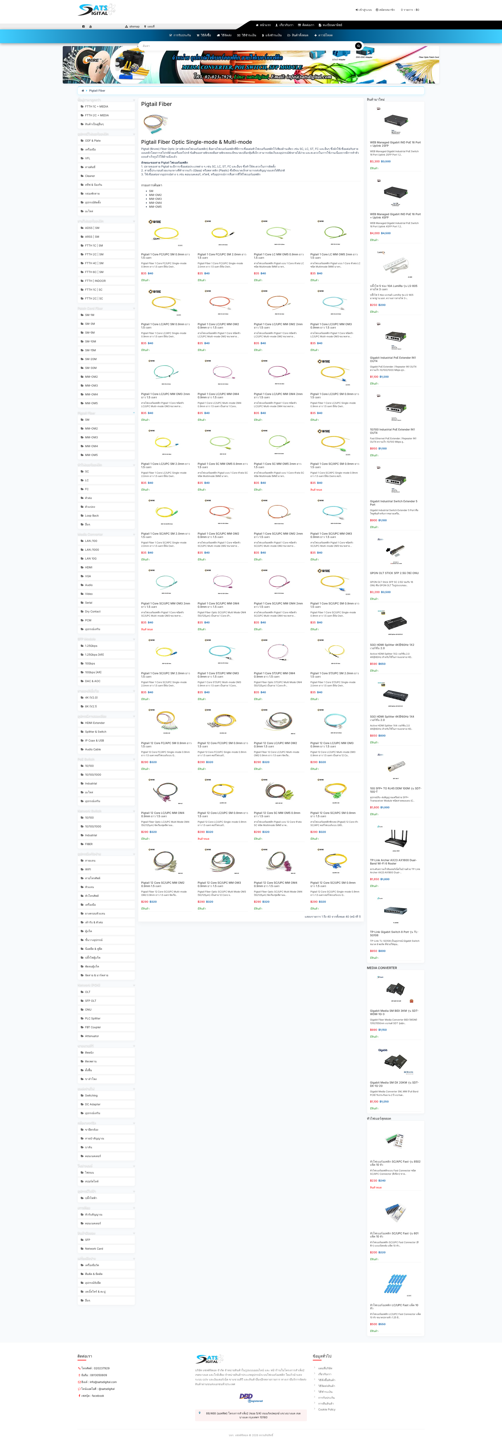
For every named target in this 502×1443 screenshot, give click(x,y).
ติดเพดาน (90, 1061)
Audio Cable (92, 749)
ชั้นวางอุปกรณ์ (93, 940)
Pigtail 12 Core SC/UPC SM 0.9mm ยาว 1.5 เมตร (333, 884)
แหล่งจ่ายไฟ (86, 1089)
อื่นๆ (87, 524)
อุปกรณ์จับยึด (92, 1282)
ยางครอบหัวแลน (94, 913)
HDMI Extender (94, 722)
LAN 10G (90, 558)
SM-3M (89, 323)
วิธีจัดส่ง (225, 35)
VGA (87, 576)
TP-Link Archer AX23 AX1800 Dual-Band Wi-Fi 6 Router (393, 861)
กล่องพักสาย (92, 193)
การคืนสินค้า (326, 1403)
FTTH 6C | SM (94, 272)
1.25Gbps (90, 645)
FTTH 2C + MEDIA (96, 115)
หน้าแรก (265, 25)
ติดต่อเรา (308, 25)
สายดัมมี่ (89, 167)
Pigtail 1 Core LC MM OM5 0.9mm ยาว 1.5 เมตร (279, 256)
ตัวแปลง (89, 506)
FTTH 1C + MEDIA (96, 106)
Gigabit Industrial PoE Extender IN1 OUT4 (393, 359)
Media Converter (90, 534)
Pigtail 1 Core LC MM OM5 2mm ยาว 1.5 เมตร (334, 256)
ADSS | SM (91, 227)
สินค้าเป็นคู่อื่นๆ (94, 124)
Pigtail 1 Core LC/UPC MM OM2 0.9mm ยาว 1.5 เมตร (218, 325)
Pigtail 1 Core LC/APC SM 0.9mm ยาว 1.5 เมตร (165, 325)
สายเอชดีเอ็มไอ (88, 691)
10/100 (89, 765)
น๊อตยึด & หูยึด (93, 948)
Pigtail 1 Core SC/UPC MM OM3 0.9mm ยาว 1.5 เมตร (331, 535)
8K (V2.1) (90, 706)
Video (88, 593)
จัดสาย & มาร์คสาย (96, 975)
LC (86, 480)
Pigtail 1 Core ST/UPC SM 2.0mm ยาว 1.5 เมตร (334, 674)
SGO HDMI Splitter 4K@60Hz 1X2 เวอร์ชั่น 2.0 (392, 646)
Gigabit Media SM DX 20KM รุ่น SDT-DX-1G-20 (394, 1084)
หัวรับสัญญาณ (93, 1214)
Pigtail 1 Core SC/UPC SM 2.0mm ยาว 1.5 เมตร (165, 674)
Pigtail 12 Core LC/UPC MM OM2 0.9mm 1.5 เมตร (275, 744)
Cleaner (89, 175)
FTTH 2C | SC (93, 298)
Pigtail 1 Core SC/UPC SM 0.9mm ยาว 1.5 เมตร (334, 605)
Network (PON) (89, 985)
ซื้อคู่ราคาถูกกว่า (89, 100)
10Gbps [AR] (92, 672)
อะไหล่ (88, 211)
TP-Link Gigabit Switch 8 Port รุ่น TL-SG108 (394, 933)
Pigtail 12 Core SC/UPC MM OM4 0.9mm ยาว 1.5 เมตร (275, 884)
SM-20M (90, 359)
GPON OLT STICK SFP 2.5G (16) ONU (394, 573)
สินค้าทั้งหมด (299, 35)
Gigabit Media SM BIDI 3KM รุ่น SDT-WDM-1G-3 (394, 1012)
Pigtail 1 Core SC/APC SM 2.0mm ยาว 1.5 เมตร (165, 535)
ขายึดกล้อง (91, 1129)
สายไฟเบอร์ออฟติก (91, 221)
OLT (87, 992)
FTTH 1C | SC (93, 289)
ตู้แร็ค (88, 931)
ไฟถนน (89, 1172)
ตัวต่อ (88, 498)
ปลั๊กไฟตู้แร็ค (92, 957)
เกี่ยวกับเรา (286, 25)
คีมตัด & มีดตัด (93, 1274)
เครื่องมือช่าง (87, 1258)
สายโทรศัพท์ (92, 878)
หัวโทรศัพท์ (91, 895)
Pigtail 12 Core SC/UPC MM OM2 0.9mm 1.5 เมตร (163, 884)
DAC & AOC (92, 681)
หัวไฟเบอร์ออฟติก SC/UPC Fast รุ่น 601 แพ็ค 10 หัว (394, 1235)
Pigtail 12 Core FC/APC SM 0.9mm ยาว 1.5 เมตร (166, 744)
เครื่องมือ (90, 149)
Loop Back (91, 515)
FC (86, 489)
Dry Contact (92, 611)
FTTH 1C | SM (93, 245)
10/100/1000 (92, 774)
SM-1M (89, 315)
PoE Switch (86, 759)
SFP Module (86, 639)
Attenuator (91, 1036)
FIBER (88, 844)
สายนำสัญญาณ (94, 1138)
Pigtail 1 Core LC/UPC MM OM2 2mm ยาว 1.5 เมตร (278, 325)
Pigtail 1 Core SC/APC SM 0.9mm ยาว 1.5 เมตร (334, 465)
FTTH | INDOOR (95, 280)
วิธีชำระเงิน (248, 35)
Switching (91, 1095)
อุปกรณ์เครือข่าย (89, 854)
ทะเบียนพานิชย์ (332, 25)
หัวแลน (89, 887)
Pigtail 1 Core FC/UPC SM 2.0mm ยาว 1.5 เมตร (222, 256)
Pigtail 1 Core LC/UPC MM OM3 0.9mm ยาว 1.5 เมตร (331, 325)
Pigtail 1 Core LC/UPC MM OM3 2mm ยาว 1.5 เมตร (165, 395)
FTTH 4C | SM (94, 263)
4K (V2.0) (91, 697)
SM (86, 419)
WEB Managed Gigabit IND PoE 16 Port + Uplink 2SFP (395, 144)
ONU (87, 1009)
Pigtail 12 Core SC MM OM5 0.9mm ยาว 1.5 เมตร (277, 814)
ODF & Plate (92, 140)
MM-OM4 (91, 394)
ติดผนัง (89, 1052)
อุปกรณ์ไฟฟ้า (87, 1191)
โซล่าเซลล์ (85, 1166)
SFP (87, 1239)
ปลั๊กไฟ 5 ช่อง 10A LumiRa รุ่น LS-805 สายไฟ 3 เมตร (393, 287)
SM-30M (90, 367)
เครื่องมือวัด (91, 1265)
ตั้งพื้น (88, 1070)
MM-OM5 (91, 403)
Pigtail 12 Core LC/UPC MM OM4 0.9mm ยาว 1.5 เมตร (162, 814)
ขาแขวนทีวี (86, 1046)
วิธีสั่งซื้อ (205, 35)
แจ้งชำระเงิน (273, 35)
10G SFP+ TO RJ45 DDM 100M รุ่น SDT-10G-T (395, 790)
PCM (87, 620)
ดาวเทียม (84, 1208)
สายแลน (89, 860)
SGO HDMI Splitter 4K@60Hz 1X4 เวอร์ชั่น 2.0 (392, 718)
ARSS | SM (91, 236)
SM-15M (90, 350)
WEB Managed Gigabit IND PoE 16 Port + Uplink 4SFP (395, 215)
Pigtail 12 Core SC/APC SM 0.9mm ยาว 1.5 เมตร (333, 814)
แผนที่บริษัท (325, 1368)
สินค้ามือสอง (86, 1233)
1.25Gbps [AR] (94, 654)
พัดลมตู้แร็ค (91, 966)
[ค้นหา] (358, 46)
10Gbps (89, 663)
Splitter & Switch (95, 731)
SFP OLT (90, 1000)
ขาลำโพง (90, 1079)
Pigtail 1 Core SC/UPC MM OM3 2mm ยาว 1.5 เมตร (165, 605)
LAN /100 (90, 540)
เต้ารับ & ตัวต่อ (93, 922)
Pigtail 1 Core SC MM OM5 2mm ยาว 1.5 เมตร (277, 465)
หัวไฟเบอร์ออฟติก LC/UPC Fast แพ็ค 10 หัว (394, 1306)
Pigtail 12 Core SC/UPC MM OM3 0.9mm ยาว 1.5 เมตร (219, 884)
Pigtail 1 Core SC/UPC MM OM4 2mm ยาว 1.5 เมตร (278, 605)
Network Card (93, 1248)
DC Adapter (92, 1104)
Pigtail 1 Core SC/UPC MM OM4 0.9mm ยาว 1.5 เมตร (218, 605)
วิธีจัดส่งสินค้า (326, 1386)
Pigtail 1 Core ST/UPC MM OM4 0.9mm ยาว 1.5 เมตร (274, 674)
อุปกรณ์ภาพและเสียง (92, 716)
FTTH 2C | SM (94, 254)
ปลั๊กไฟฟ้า (90, 1198)
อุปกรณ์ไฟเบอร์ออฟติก (93, 134)
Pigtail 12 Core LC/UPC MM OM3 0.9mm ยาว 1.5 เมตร (332, 744)
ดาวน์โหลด (325, 35)
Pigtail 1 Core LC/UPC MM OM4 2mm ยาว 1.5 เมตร (278, 395)
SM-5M (89, 332)
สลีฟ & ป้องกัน (93, 184)
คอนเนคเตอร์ (92, 1156)
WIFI (87, 869)
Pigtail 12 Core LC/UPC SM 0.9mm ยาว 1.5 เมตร (223, 814)
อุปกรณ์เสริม (92, 629)
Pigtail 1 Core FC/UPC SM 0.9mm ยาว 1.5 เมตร (165, 256)
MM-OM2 (91, 376)
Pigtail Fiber (97, 90)
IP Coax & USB (94, 740)
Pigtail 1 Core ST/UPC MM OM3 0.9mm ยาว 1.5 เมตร (218, 674)
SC (86, 471)
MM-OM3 (91, 385)
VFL (87, 158)
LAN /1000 (91, 549)
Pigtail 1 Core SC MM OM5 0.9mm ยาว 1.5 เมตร (223, 465)
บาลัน (88, 1147)
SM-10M (90, 341)
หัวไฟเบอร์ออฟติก (90, 465)
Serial (88, 602)
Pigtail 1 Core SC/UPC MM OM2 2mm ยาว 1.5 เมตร (278, 535)
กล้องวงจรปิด (87, 1123)
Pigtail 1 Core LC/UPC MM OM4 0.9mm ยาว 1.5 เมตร (218, 395)
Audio (88, 585)
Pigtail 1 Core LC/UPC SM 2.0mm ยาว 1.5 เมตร (165, 465)
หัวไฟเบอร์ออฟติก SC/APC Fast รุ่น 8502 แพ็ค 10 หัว (395, 1163)
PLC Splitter (92, 1018)
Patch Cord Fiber (90, 308)
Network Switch (89, 811)
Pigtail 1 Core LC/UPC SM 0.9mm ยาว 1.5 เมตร (334, 395)
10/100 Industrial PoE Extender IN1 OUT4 (392, 431)
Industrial (90, 783)
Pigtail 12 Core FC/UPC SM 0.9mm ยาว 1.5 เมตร (223, 744)
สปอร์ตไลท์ (91, 1181)
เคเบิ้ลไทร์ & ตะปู (94, 1291)
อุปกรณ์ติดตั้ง (92, 202)
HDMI (88, 567)
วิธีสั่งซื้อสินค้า (326, 1380)
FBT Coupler (92, 1027)
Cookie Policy (327, 1409)
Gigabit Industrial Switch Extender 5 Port (393, 503)
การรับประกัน (182, 35)
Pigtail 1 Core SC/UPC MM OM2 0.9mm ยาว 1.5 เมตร (218, 535)
